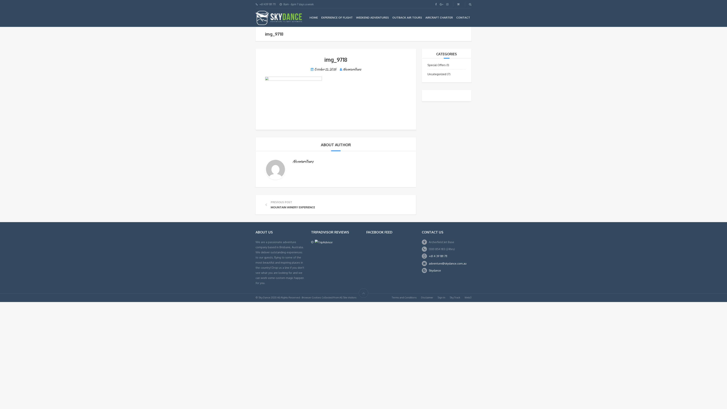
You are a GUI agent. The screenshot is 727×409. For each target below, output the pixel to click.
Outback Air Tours (407, 17)
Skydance (435, 270)
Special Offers (436, 65)
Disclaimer (427, 297)
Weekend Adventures (372, 17)
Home (314, 17)
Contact (463, 17)
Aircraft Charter (439, 17)
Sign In (441, 297)
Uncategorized (436, 74)
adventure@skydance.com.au (447, 263)
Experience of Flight (337, 17)
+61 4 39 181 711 (438, 256)
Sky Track (455, 297)
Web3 (468, 297)
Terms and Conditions (404, 297)
